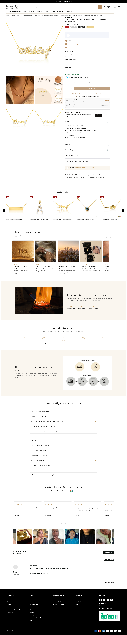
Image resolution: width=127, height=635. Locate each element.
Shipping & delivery (58, 602)
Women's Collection (35, 604)
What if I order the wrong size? (63, 460)
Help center (79, 599)
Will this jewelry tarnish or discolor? (63, 441)
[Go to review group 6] (65, 523)
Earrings (32, 615)
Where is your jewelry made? (63, 451)
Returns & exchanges (59, 604)
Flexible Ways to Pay (72, 155)
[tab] (109, 559)
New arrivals (33, 623)
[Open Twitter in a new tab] (104, 600)
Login (105, 7)
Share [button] (48, 573)
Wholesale (9, 607)
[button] (4, 210)
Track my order (57, 599)
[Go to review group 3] (61, 523)
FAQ (77, 604)
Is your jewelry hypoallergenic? (63, 436)
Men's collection (34, 602)
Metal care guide (80, 609)
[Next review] (65, 496)
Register (110, 7)
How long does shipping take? (63, 455)
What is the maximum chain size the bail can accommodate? (63, 421)
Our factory (10, 602)
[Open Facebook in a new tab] (100, 600)
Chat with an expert (80, 167)
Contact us (79, 602)
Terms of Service (11, 615)
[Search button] (100, 7)
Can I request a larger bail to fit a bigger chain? (63, 426)
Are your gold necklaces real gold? (63, 412)
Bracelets (32, 612)
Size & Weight (70, 150)
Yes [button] (41, 573)
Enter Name (69, 67)
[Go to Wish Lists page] (115, 7)
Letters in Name (70, 59)
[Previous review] (61, 496)
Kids (31, 620)
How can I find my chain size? (63, 416)
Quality (67, 122)
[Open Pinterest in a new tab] (108, 600)
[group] (21, 551)
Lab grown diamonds (35, 617)
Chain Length (69, 51)
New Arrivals (69, 11)
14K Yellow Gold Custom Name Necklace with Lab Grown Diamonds (48, 568)
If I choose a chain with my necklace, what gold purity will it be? (63, 431)
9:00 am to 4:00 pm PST (106, 608)
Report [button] (44, 573)
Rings (31, 609)
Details (67, 144)
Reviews (9, 604)
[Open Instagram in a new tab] (111, 600)
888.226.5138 (102, 603)
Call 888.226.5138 (90, 167)
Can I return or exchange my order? (63, 465)
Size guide (79, 607)
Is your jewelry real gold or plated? (63, 446)
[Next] (110, 236)
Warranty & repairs (58, 607)
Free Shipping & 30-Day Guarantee (77, 161)
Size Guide (107, 51)
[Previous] (106, 236)
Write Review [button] (108, 552)
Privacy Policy (10, 612)
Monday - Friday (103, 606)
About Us (9, 599)
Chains (32, 599)
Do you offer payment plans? (63, 470)
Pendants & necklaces (36, 607)
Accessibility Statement (13, 609)
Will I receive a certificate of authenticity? (63, 475)
